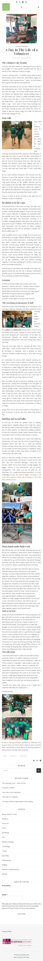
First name (6, 885)
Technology (6, 846)
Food (4, 828)
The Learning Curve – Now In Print (14, 783)
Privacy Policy (6, 931)
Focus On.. (5, 823)
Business (5, 819)
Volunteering (22, 46)
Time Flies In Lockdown (10, 797)
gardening (5, 833)
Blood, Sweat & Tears (9, 814)
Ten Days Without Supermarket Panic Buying (17, 801)
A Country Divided (8, 788)
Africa (5, 756)
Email (5, 895)
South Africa (13, 756)
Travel (4, 851)
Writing (4, 874)
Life (3, 837)
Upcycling (5, 856)
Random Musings (8, 842)
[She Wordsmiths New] (6, 7)
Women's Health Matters (10, 869)
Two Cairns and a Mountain (11, 792)
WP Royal (26, 957)
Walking (4, 865)
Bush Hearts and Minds (11, 745)
